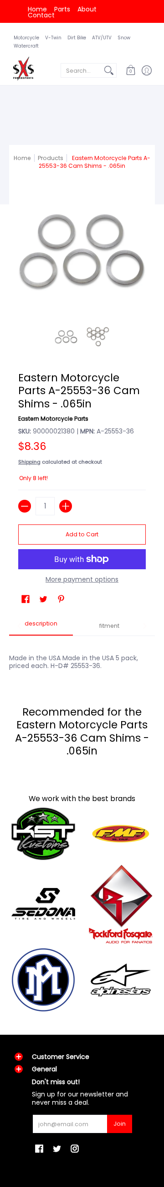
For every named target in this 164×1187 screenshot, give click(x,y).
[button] (130, 70)
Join (119, 1124)
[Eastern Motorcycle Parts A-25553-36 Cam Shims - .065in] (66, 337)
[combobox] (81, 70)
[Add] (65, 506)
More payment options (82, 580)
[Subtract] (24, 506)
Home (37, 9)
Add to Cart (82, 534)
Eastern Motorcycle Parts (53, 418)
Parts (62, 9)
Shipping (29, 461)
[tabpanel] (82, 657)
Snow (124, 37)
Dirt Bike (76, 37)
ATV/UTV (102, 37)
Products (50, 158)
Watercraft (26, 46)
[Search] (109, 70)
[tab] (41, 626)
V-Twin (53, 37)
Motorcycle (26, 37)
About (87, 9)
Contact (41, 15)
